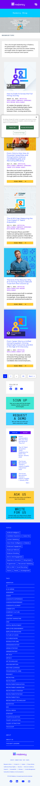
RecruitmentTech (13, 697)
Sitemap (20, 769)
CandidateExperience (14, 602)
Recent (25, 432)
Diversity (27, 543)
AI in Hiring (10, 589)
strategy (9, 713)
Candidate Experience (23, 100)
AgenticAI (9, 582)
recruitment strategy (14, 691)
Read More (18, 181)
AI (6, 586)
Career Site (11, 167)
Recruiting (10, 677)
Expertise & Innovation (14, 560)
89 (23, 376)
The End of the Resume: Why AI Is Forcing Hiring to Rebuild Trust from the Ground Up (19, 282)
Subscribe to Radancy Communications (14, 771)
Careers (23, 764)
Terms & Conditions (29, 766)
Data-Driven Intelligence (16, 102)
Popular (14, 432)
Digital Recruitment (13, 625)
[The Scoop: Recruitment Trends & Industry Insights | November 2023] (14, 464)
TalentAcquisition (13, 717)
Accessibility (13, 769)
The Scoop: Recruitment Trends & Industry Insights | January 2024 (24, 477)
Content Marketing (13, 539)
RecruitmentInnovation (15, 684)
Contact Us (16, 764)
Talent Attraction (13, 723)
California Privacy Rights (10, 766)
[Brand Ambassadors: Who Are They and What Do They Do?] (14, 439)
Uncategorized (25, 570)
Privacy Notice (30, 764)
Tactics (9, 570)
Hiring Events (20, 167)
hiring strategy (12, 648)
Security (20, 766)
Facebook (10, 388)
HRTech (9, 658)
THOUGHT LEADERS (12, 743)
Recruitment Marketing (25, 563)
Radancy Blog (20, 13)
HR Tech (9, 654)
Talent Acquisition (13, 720)
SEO (7, 707)
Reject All (12, 127)
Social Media (11, 710)
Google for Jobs (12, 641)
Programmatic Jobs (13, 671)
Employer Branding (13, 553)
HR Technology (12, 661)
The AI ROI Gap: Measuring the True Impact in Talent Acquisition (20, 220)
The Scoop (10, 727)
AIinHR (8, 596)
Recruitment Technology (16, 700)
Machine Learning (13, 668)
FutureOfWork (12, 638)
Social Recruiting (22, 567)
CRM (7, 622)
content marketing (13, 618)
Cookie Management (30, 769)
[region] (20, 126)
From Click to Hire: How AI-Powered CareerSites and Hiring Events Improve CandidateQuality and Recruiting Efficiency (18, 157)
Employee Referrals (13, 550)
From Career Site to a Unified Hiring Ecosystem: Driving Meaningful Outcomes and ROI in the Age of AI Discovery (20, 344)
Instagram (29, 781)
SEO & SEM (10, 567)
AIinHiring (9, 592)
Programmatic (11, 563)
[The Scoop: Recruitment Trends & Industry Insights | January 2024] (14, 476)
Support (6, 769)
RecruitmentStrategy (14, 694)
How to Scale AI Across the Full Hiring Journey (20, 95)
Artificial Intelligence (13, 532)
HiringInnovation (12, 645)
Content (9, 615)
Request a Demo (8, 764)
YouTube (21, 388)
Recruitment (11, 681)
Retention (10, 704)
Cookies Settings (19, 132)
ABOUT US (9, 739)
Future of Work (12, 635)
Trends (16, 570)
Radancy (9, 674)
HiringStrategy (11, 651)
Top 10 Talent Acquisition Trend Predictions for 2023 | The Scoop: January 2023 (24, 452)
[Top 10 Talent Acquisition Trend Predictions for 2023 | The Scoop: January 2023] (14, 449)
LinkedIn (16, 388)
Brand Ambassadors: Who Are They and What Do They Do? (23, 440)
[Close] (36, 117)
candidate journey (13, 605)
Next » (32, 376)
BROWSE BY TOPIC (8, 35)
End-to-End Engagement (15, 557)
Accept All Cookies (27, 127)
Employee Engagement (14, 546)
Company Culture (13, 612)
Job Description (12, 664)
